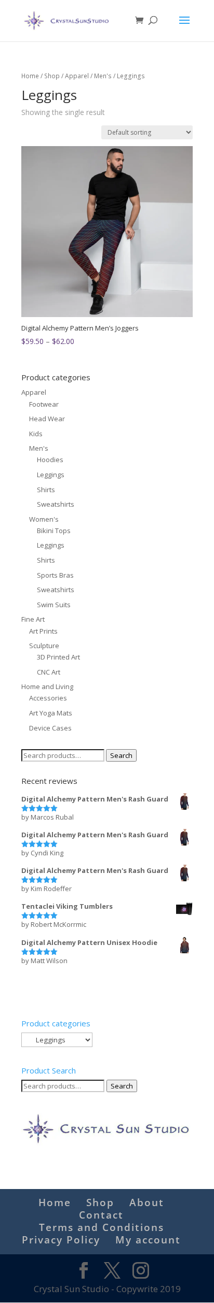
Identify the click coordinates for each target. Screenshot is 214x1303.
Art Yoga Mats (50, 713)
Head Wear (47, 418)
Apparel (77, 75)
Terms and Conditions (101, 1227)
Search (121, 755)
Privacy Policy (61, 1240)
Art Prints (43, 631)
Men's (103, 75)
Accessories (48, 698)
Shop (52, 75)
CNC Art (48, 672)
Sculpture (44, 645)
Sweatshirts (55, 504)
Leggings (50, 474)
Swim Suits (54, 604)
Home (30, 75)
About (146, 1202)
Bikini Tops (54, 530)
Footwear (44, 404)
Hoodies (50, 459)
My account (148, 1240)
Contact (101, 1215)
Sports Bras (55, 575)
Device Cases (50, 728)
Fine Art (33, 619)
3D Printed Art (58, 657)
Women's (44, 519)
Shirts (46, 489)
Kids (36, 433)
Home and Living (47, 686)
